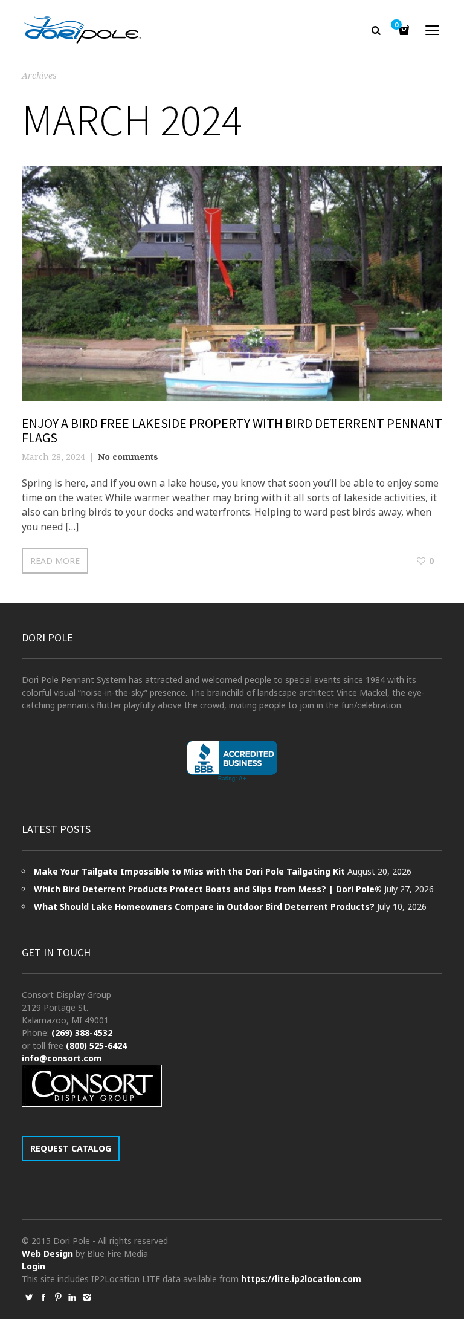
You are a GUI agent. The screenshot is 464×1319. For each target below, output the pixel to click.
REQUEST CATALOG (70, 1148)
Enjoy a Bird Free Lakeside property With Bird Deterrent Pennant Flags (232, 430)
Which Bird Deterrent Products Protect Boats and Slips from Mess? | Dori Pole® (208, 889)
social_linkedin (72, 1297)
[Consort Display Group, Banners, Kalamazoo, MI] (232, 761)
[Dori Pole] (82, 30)
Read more (55, 560)
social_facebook (43, 1297)
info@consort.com (62, 1058)
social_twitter (29, 1297)
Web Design (47, 1253)
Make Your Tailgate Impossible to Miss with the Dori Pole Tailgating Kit (189, 871)
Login (33, 1266)
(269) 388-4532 (81, 1033)
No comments (128, 456)
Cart (396, 25)
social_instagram (87, 1297)
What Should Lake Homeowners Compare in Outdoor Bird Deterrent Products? (204, 906)
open (432, 30)
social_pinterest (58, 1297)
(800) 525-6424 (96, 1045)
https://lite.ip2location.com (301, 1279)
